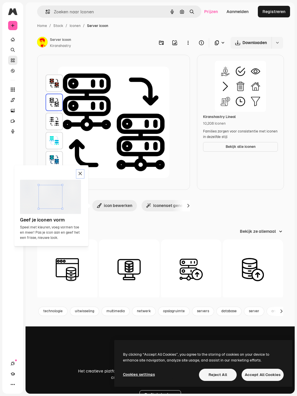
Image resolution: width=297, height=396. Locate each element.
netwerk (144, 311)
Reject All (218, 374)
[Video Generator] (12, 121)
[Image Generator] (12, 110)
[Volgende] (188, 205)
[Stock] (12, 60)
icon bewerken (118, 205)
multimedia (115, 311)
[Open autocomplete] (45, 12)
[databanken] (253, 269)
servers (203, 311)
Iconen (75, 25)
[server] (54, 83)
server (254, 311)
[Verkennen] (12, 70)
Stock (58, 25)
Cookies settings (139, 374)
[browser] (67, 269)
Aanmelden (238, 11)
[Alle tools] (12, 89)
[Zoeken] (12, 50)
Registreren (273, 11)
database (229, 311)
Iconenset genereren (173, 205)
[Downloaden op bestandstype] (220, 43)
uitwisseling (84, 311)
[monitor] (129, 269)
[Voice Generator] (12, 131)
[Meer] (12, 384)
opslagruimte (174, 311)
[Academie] (12, 374)
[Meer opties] (188, 42)
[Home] (12, 39)
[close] (80, 174)
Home (42, 25)
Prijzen (211, 11)
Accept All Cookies (262, 374)
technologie (53, 311)
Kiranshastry (60, 45)
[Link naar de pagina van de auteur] (42, 43)
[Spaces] (12, 100)
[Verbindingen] (12, 363)
